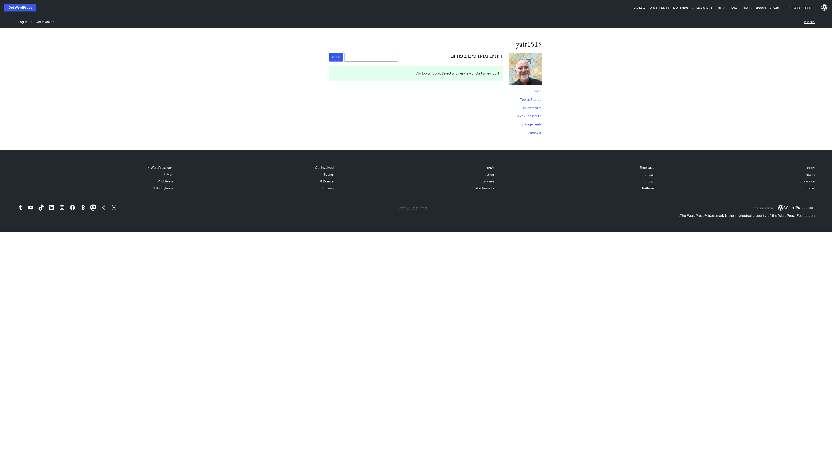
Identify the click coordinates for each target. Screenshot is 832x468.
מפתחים (488, 181)
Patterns (648, 188)
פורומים (809, 22)
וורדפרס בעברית (763, 208)
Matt (168, 174)
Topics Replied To (528, 116)
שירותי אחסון (806, 181)
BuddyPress (162, 188)
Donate (326, 181)
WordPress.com (160, 167)
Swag (328, 188)
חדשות (810, 174)
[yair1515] (525, 70)
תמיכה (489, 174)
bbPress (165, 181)
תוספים (649, 181)
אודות (811, 167)
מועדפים (535, 133)
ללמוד (490, 167)
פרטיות (810, 188)
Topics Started (530, 99)
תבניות (649, 174)
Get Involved (324, 167)
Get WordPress (20, 7)
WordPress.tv (482, 188)
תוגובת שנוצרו (532, 108)
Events (329, 174)
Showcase (646, 167)
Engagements (531, 124)
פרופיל (537, 91)
